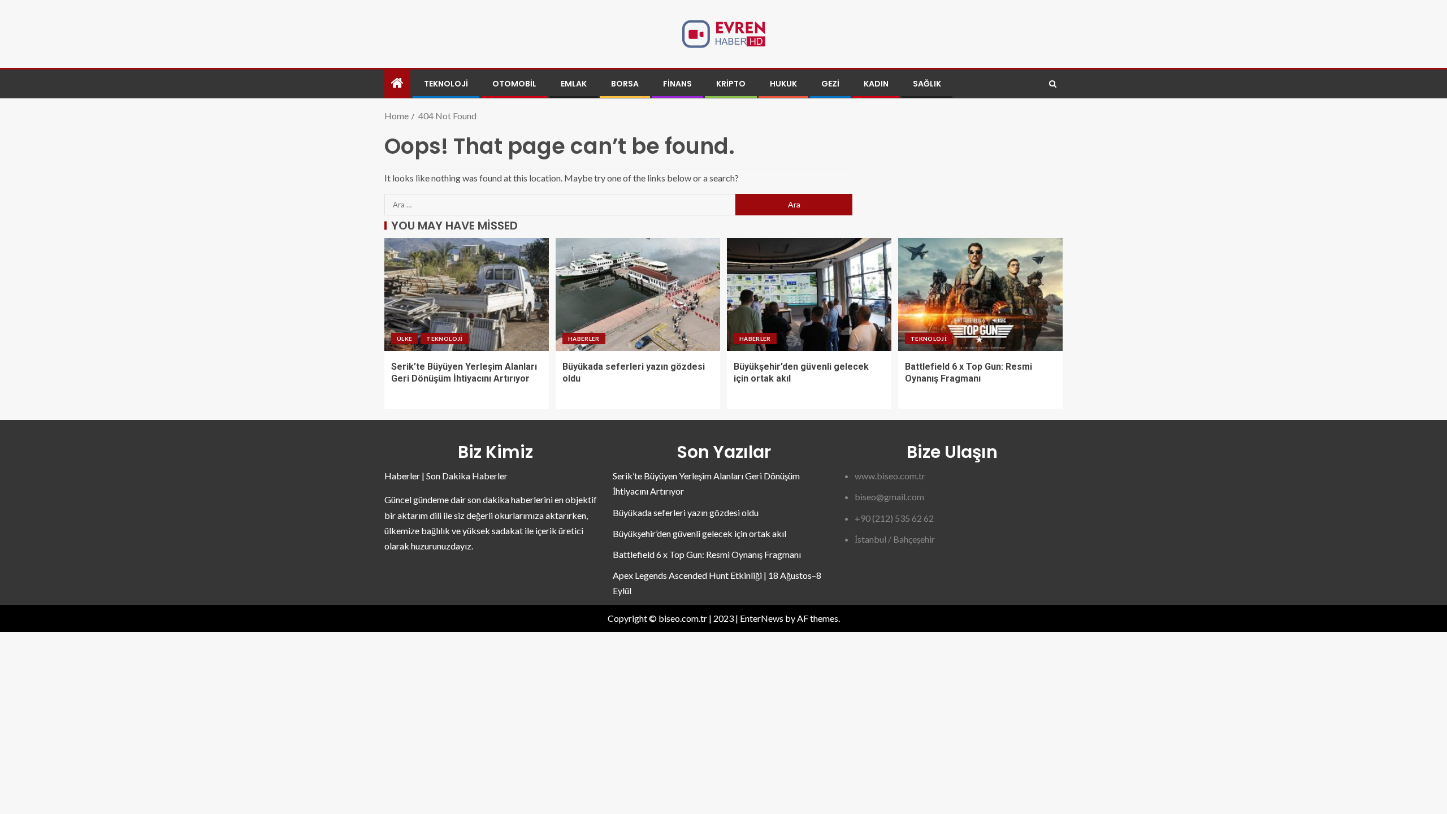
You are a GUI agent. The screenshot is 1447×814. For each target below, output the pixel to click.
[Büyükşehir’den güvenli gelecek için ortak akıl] (809, 294)
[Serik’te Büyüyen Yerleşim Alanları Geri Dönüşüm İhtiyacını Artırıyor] (466, 294)
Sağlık (927, 83)
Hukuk (783, 83)
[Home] (397, 83)
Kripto (731, 83)
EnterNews (761, 618)
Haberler (584, 338)
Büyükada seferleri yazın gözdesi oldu (686, 512)
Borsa (625, 83)
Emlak (574, 83)
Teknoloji (446, 83)
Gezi (830, 83)
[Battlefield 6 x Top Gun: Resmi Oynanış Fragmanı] (980, 294)
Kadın (876, 83)
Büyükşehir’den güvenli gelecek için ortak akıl (699, 533)
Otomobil (514, 83)
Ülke (404, 338)
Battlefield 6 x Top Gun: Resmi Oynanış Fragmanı (707, 554)
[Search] (1053, 84)
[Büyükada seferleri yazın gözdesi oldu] (638, 294)
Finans (677, 83)
